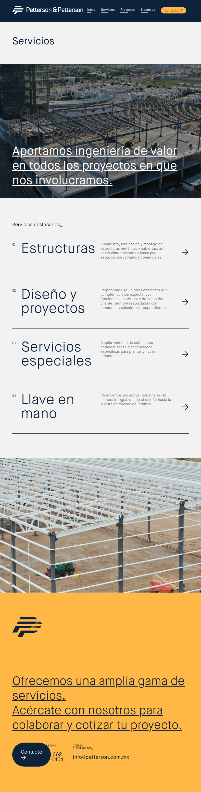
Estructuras (58, 249)
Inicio (91, 9)
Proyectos (128, 9)
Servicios (108, 9)
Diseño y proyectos (53, 302)
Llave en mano (48, 407)
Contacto (171, 10)
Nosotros (148, 9)
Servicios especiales (56, 355)
